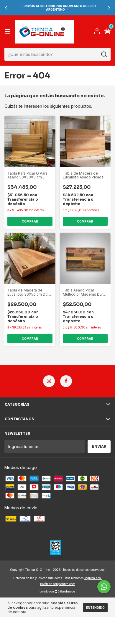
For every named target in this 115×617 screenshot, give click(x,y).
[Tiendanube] (57, 592)
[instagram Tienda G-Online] (49, 381)
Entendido (95, 607)
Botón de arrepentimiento (57, 584)
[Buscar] (104, 54)
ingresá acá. (93, 578)
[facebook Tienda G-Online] (66, 381)
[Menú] (8, 32)
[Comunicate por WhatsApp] (104, 586)
